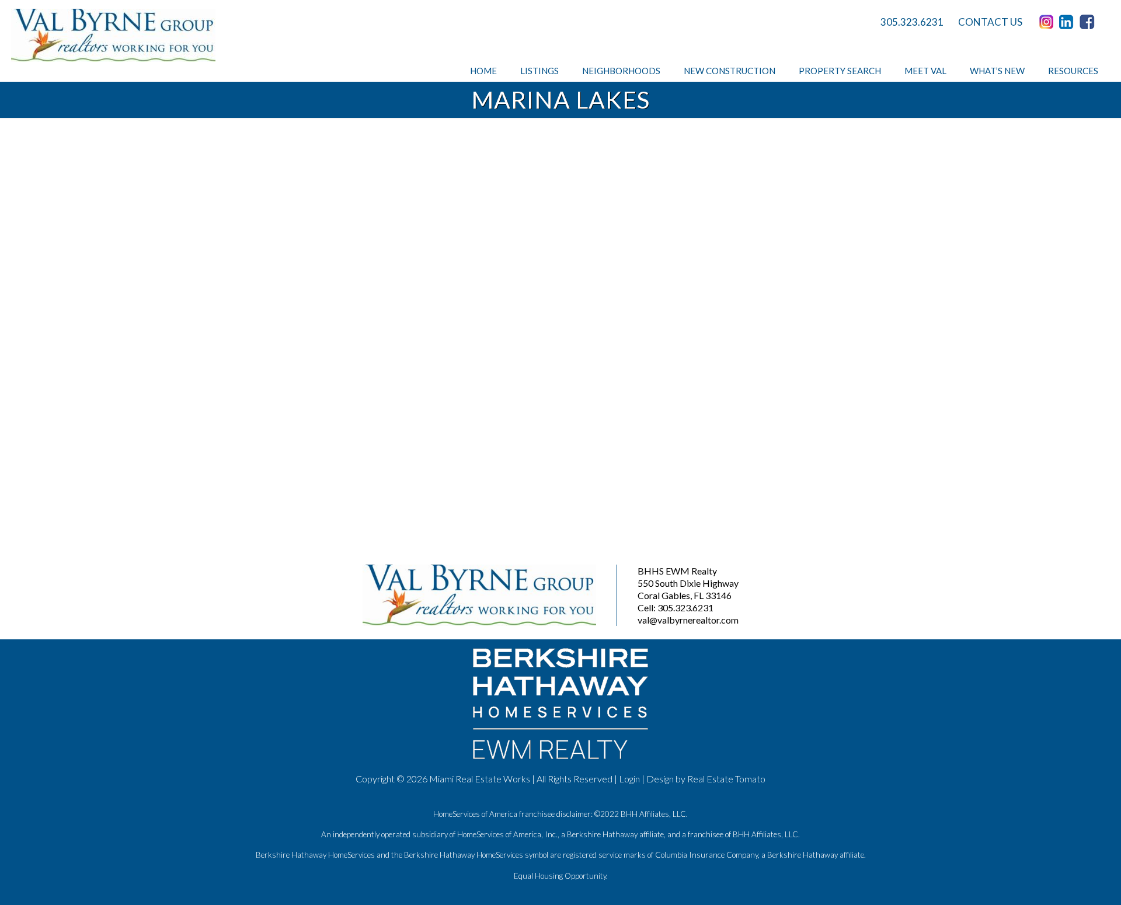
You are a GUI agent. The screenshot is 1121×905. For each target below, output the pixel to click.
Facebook (1089, 22)
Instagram (1048, 22)
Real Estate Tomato (726, 778)
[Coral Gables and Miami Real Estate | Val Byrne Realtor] (113, 35)
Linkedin (1068, 22)
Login (629, 778)
